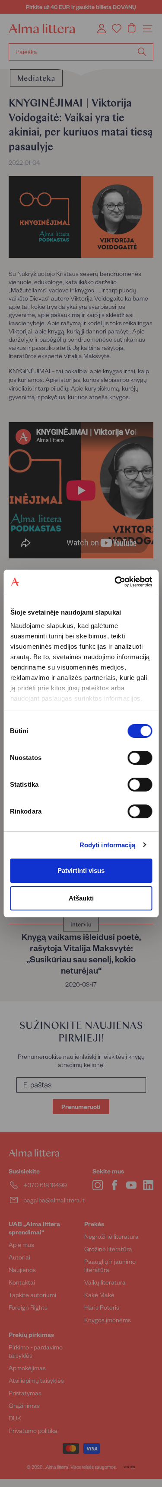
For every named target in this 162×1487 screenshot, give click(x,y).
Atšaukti (81, 898)
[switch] (139, 758)
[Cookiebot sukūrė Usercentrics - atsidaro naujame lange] (115, 581)
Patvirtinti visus (81, 870)
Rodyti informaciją (107, 845)
